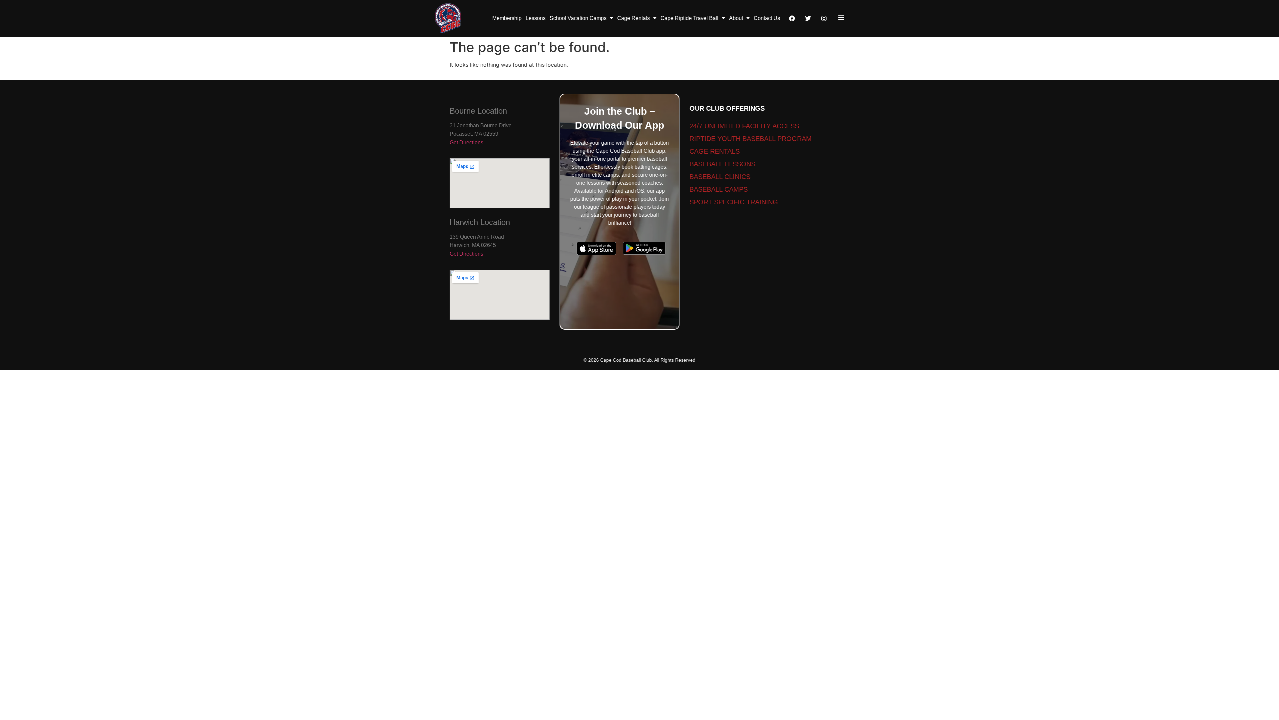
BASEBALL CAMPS (718, 189)
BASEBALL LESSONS (722, 164)
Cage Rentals (633, 18)
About (736, 18)
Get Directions (466, 142)
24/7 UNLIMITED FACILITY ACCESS (744, 126)
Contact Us (767, 18)
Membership (507, 18)
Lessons (536, 18)
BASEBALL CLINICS (719, 176)
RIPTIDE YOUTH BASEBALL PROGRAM (750, 138)
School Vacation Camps (578, 18)
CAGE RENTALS (714, 151)
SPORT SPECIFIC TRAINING (733, 202)
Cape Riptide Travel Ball (689, 18)
